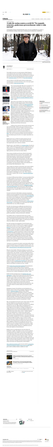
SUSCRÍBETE (44, 12)
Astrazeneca (10, 231)
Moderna (9, 227)
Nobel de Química (14, 291)
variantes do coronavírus (20, 260)
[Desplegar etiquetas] (33, 368)
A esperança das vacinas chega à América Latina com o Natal (6, 113)
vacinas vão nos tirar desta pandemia (17, 265)
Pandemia (18, 368)
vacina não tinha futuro (28, 173)
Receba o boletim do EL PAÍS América (12, 351)
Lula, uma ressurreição (44, 105)
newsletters (5, 419)
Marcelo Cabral (18, 363)
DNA (8, 133)
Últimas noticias (41, 101)
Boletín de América (6, 421)
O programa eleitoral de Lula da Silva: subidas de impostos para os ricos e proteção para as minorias (44, 108)
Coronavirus (21, 368)
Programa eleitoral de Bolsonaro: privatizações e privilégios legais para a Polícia (44, 111)
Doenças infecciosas (25, 368)
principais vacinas (12, 77)
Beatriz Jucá (14, 363)
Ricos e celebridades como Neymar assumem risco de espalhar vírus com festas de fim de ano (6, 94)
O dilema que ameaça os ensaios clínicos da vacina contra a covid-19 (6, 103)
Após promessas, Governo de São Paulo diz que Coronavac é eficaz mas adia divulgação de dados (22, 362)
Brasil (7, 368)
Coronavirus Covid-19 (13, 368)
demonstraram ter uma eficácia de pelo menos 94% (20, 247)
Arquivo (20, 419)
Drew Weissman (30, 195)
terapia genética (25, 145)
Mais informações (9, 372)
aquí (24, 372)
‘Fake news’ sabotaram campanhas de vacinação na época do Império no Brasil (6, 122)
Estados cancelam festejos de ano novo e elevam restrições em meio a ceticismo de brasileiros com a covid (23, 356)
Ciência (5, 19)
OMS (9, 368)
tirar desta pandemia (27, 77)
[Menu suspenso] (3, 14)
